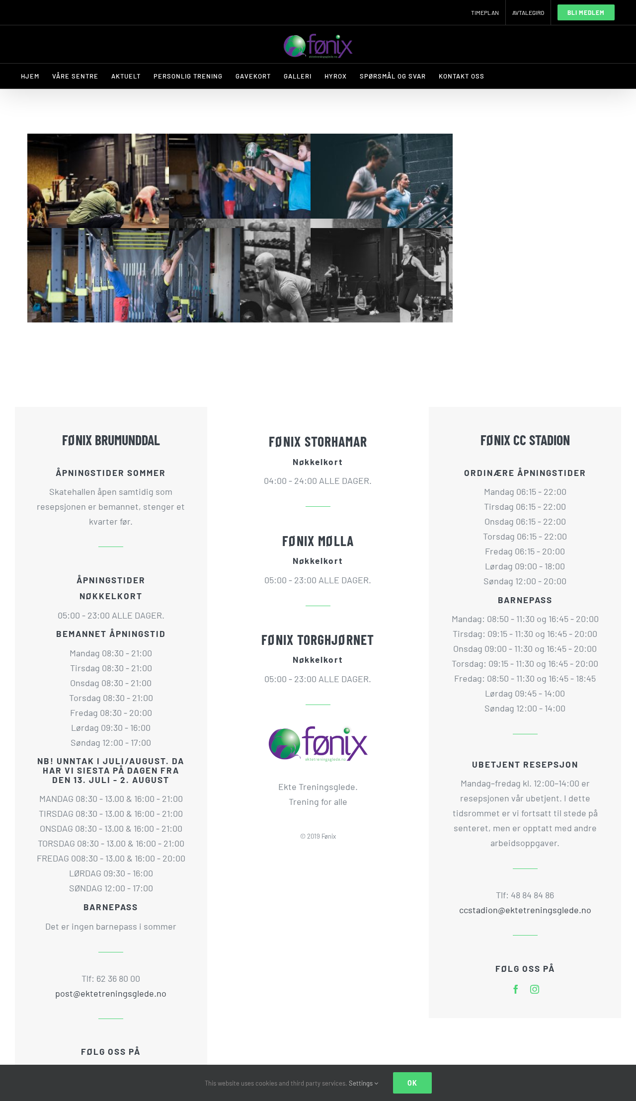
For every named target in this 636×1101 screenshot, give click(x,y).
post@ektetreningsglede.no (110, 993)
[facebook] (515, 989)
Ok (412, 1083)
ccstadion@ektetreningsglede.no (525, 909)
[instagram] (534, 989)
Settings (361, 1083)
